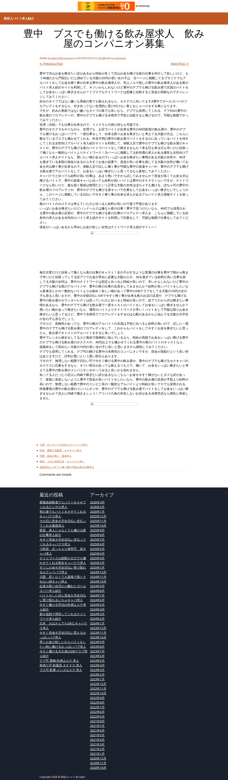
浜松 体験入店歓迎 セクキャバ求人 (61, 450)
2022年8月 (97, 702)
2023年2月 (97, 674)
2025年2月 (97, 563)
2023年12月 (98, 628)
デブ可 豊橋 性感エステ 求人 (59, 660)
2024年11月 (98, 577)
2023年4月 (97, 665)
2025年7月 (97, 539)
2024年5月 (97, 605)
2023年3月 (97, 670)
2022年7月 (97, 707)
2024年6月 (97, 600)
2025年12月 (98, 516)
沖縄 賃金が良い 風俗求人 (56, 456)
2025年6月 (97, 544)
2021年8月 (97, 721)
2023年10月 (98, 637)
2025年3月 (97, 558)
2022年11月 (98, 688)
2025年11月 (98, 521)
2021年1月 (97, 754)
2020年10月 (98, 768)
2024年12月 (98, 572)
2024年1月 (97, 623)
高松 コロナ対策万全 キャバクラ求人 (62, 461)
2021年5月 (97, 735)
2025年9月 (97, 530)
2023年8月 (97, 647)
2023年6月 (97, 656)
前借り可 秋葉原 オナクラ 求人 (61, 665)
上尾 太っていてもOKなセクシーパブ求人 (64, 444)
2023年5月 (97, 660)
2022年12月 (98, 684)
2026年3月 (97, 502)
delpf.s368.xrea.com (62, 58)
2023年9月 (97, 642)
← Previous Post (51, 63)
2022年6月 (97, 712)
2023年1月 (97, 679)
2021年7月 (97, 726)
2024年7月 (97, 595)
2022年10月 (98, 693)
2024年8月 (97, 591)
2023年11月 (98, 633)
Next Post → (179, 63)
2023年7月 (97, 651)
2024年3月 (97, 614)
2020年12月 (98, 758)
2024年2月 (97, 619)
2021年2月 (97, 749)
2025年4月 (97, 553)
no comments (118, 58)
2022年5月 (97, 716)
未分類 (101, 58)
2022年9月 (97, 698)
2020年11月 (98, 763)
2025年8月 (97, 535)
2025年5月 (97, 549)
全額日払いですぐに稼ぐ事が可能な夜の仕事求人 (67, 467)
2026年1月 (97, 511)
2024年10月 (98, 581)
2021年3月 (97, 744)
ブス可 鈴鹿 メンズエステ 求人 (61, 670)
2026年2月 (97, 507)
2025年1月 (97, 567)
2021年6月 (97, 730)
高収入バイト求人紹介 (19, 18)
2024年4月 (97, 609)
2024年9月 (97, 586)
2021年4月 (97, 740)
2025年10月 (98, 525)
